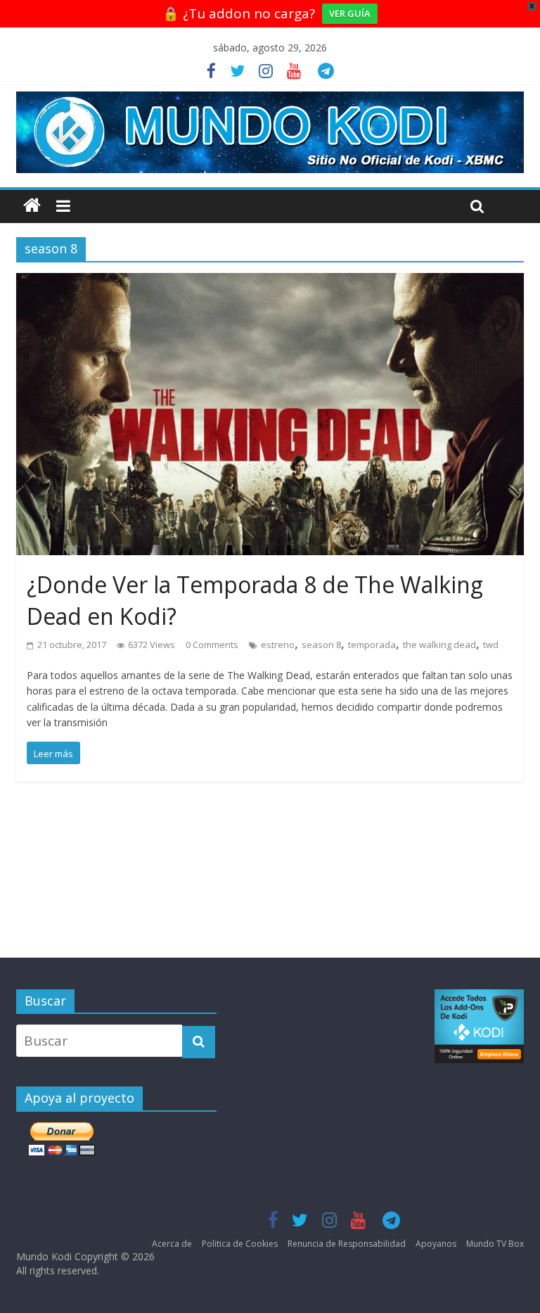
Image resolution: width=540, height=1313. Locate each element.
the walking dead (439, 644)
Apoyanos (436, 1244)
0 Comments (212, 644)
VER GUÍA (350, 13)
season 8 (321, 644)
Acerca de (172, 1244)
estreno (278, 644)
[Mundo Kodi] (32, 206)
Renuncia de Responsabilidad (347, 1244)
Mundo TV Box (495, 1244)
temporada (372, 644)
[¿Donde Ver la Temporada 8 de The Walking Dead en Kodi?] (270, 283)
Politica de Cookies (240, 1244)
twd (491, 644)
